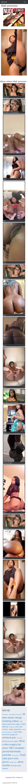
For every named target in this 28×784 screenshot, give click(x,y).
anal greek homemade (15, 714)
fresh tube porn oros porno (14, 758)
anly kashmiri (15, 755)
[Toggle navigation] (25, 2)
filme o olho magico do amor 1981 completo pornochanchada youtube (13, 747)
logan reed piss (15, 729)
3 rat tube (19, 738)
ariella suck (5, 714)
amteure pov (9, 737)
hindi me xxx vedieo (10, 741)
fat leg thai (12, 727)
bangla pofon (13, 762)
